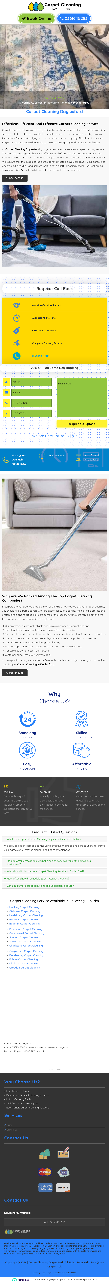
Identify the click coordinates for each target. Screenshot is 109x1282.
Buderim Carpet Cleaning (24, 923)
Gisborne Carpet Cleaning (24, 911)
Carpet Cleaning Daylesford (46, 1262)
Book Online (38, 18)
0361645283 (76, 18)
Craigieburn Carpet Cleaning (26, 951)
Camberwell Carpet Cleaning (26, 933)
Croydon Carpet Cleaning (24, 967)
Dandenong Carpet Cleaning (26, 955)
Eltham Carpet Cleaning (23, 959)
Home (9, 1125)
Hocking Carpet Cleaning (24, 907)
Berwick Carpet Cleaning (24, 919)
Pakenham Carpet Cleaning (25, 929)
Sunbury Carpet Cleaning (24, 937)
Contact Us (12, 1130)
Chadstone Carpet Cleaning (26, 945)
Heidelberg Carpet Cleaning (26, 915)
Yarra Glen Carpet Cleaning (25, 941)
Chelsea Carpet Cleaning (24, 963)
